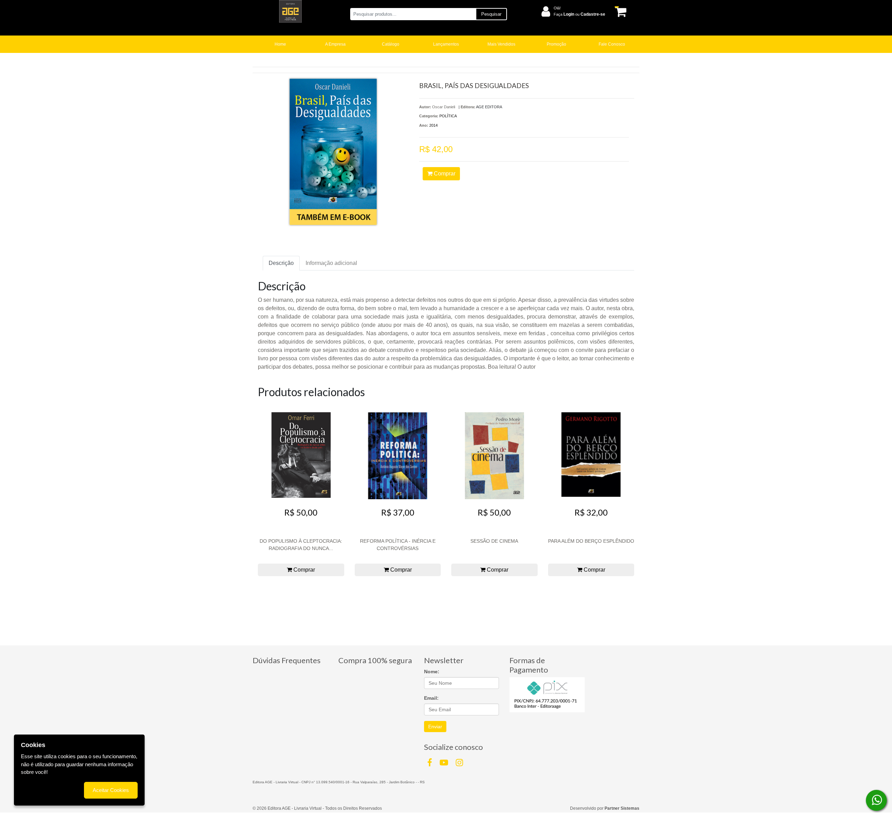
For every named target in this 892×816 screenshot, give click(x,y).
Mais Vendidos (501, 44)
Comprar (443, 173)
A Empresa (335, 44)
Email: (431, 698)
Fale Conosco (612, 44)
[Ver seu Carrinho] (619, 11)
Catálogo (390, 44)
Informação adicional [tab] (331, 263)
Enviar (435, 726)
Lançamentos (446, 44)
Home (280, 44)
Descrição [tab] (281, 263)
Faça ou (579, 14)
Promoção (556, 44)
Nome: (431, 671)
